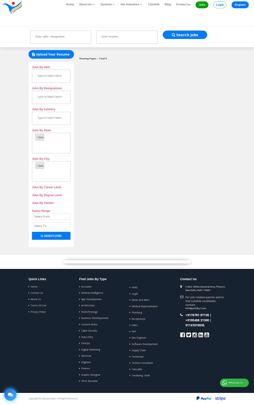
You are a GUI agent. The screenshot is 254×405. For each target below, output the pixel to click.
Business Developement (95, 318)
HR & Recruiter (89, 381)
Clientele (153, 4)
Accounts (86, 286)
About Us (36, 299)
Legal (135, 293)
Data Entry (87, 337)
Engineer (86, 362)
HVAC (135, 287)
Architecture (88, 305)
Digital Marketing (90, 349)
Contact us (183, 4)
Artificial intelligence (92, 292)
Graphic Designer (90, 374)
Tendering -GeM (141, 375)
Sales (135, 325)
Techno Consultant (142, 362)
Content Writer (89, 324)
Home (70, 4)
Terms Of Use (38, 305)
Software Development (145, 344)
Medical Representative (145, 306)
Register (240, 4)
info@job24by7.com (195, 308)
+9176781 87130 (197, 315)
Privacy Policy (38, 311)
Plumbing (137, 312)
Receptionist (138, 318)
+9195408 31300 (197, 320)
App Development (91, 299)
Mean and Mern (140, 300)
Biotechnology (89, 311)
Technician (138, 356)
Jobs (202, 4)
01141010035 (194, 325)
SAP (134, 331)
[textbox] (50, 36)
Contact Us (37, 292)
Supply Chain (139, 350)
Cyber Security (89, 330)
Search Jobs (186, 34)
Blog (168, 4)
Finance (85, 368)
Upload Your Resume (52, 54)
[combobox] (60, 37)
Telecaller (137, 369)
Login (220, 4)
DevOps (85, 343)
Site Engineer (139, 337)
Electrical (86, 355)
